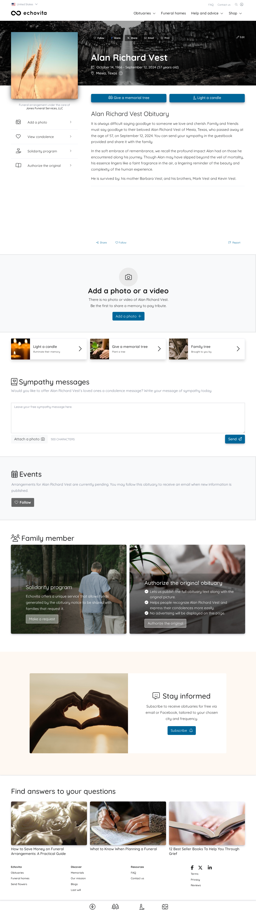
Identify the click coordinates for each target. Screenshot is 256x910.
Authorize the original (165, 623)
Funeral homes (173, 13)
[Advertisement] (168, 212)
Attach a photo (27, 439)
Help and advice (205, 13)
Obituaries (142, 13)
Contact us (224, 4)
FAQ (211, 4)
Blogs (74, 884)
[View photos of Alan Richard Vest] (44, 65)
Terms (194, 874)
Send (232, 439)
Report (236, 242)
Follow (25, 502)
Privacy (195, 879)
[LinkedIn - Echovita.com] (210, 868)
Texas (112, 73)
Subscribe (179, 730)
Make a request (42, 619)
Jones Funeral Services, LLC (44, 108)
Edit (242, 37)
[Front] (29, 13)
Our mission (78, 878)
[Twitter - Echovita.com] (200, 868)
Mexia (101, 73)
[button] (25, 4)
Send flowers (19, 884)
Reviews (196, 885)
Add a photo (126, 316)
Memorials (77, 872)
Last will (76, 890)
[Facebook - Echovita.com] (192, 868)
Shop (233, 13)
